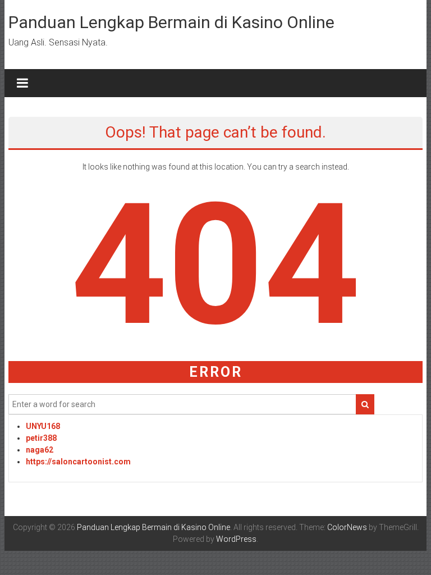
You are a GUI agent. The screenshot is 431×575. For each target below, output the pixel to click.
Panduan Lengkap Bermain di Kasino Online (171, 22)
